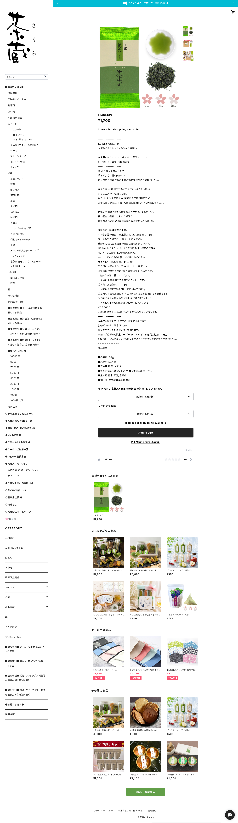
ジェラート (15, 129)
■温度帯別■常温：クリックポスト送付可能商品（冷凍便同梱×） (25, 692)
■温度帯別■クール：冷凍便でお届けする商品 (24, 649)
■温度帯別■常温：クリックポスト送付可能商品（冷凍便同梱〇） (25, 678)
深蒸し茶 (15, 195)
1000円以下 (16, 400)
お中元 (11, 111)
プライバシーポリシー (103, 810)
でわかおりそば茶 (22, 228)
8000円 (14, 361)
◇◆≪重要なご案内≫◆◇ (19, 413)
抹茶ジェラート (20, 135)
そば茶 (13, 222)
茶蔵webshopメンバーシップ (23, 469)
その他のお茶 (17, 234)
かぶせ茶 (15, 189)
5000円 (14, 372)
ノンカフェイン (17, 256)
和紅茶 (13, 217)
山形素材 (12, 272)
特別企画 (12, 406)
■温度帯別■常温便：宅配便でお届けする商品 (25, 663)
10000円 (15, 356)
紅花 (12, 283)
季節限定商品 (15, 117)
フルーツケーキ (18, 156)
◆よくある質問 (13, 435)
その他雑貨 (13, 295)
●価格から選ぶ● (17, 350)
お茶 (10, 173)
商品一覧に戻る (145, 792)
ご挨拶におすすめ (17, 99)
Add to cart (145, 432)
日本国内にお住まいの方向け (145, 442)
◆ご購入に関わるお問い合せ (20, 483)
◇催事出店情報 (13, 497)
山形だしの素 (17, 277)
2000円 (14, 389)
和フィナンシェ (17, 161)
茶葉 (12, 245)
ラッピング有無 (107, 406)
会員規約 (152, 810)
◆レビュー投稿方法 (15, 456)
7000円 (14, 367)
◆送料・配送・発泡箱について (20, 428)
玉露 (12, 200)
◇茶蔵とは (11, 504)
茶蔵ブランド (16, 178)
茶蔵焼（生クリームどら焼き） (25, 145)
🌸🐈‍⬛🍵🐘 (11, 518)
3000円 (14, 383)
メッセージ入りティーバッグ (24, 250)
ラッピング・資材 (16, 301)
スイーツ (12, 124)
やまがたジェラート (23, 139)
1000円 (14, 394)
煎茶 (12, 184)
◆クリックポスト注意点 (17, 442)
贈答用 (11, 105)
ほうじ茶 (14, 211)
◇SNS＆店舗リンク (15, 490)
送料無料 (12, 93)
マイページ (13, 476)
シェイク (14, 167)
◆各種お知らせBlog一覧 (18, 420)
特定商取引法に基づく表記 (130, 810)
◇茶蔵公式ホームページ (18, 511)
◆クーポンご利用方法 (16, 449)
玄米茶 (13, 206)
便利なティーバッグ (20, 239)
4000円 (14, 378)
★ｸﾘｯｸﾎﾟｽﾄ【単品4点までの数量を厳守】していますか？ (130, 388)
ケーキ (13, 150)
